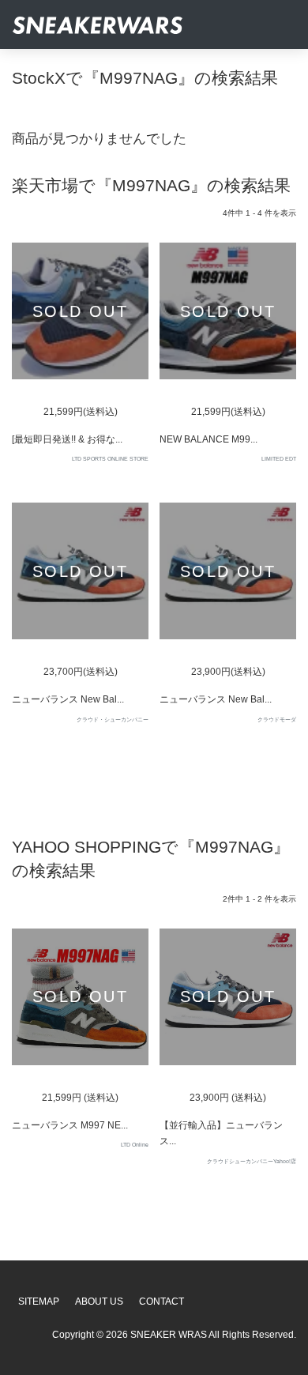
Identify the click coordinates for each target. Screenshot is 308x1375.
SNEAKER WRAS (168, 1334)
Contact (161, 1301)
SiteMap (38, 1301)
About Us (99, 1301)
